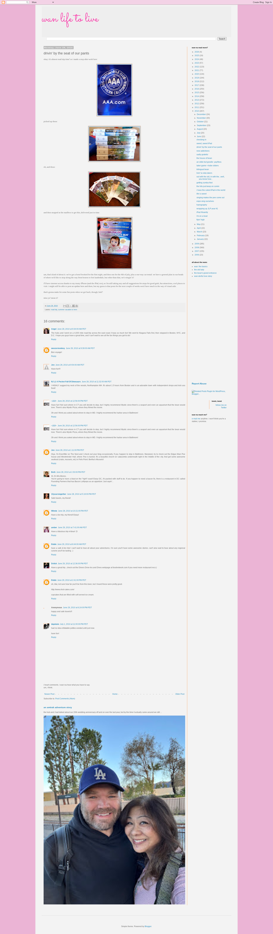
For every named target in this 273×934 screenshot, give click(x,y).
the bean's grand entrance (205, 273)
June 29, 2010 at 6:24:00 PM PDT (77, 607)
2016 (197, 89)
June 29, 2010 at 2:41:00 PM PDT (71, 580)
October (200, 122)
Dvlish (54, 563)
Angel (53, 329)
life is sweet (201, 194)
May (199, 224)
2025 (197, 55)
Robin (53, 544)
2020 (197, 74)
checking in (201, 140)
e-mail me (196, 419)
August (200, 129)
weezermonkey (58, 348)
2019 (197, 78)
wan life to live (70, 19)
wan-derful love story (203, 276)
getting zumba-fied (204, 183)
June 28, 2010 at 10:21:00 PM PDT (73, 511)
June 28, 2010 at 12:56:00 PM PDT (73, 401)
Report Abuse (199, 383)
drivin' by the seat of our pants (209, 147)
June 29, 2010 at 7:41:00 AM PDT (72, 527)
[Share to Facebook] (73, 305)
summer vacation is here (67, 309)
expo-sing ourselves (205, 201)
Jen (53, 365)
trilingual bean (203, 169)
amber (54, 527)
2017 (197, 85)
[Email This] (64, 305)
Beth (53, 472)
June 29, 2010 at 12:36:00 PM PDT (73, 563)
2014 (197, 96)
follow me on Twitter (221, 406)
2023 (197, 63)
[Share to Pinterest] (76, 305)
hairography (202, 205)
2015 (197, 92)
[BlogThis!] (67, 305)
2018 (197, 81)
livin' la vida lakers (204, 173)
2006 (197, 255)
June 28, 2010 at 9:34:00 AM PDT (71, 329)
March (200, 232)
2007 (197, 251)
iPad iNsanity (202, 212)
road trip (54, 309)
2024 (197, 59)
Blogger (148, 926)
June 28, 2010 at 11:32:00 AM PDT (96, 382)
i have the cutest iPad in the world (211, 190)
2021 (197, 70)
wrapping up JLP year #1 (207, 209)
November (201, 118)
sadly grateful (202, 154)
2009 (197, 244)
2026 (197, 52)
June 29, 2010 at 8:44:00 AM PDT (71, 544)
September (202, 125)
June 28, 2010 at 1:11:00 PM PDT (69, 450)
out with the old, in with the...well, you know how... (210, 178)
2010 (197, 111)
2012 (197, 103)
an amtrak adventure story (58, 707)
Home (115, 694)
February (201, 235)
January (200, 239)
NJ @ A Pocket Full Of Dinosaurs (66, 382)
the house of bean (204, 158)
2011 (197, 107)
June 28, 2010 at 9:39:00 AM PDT (80, 348)
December (201, 114)
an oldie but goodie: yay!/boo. (209, 162)
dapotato (55, 624)
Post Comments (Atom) (65, 699)
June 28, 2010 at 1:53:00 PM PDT (70, 472)
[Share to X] (70, 305)
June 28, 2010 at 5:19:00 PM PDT (81, 494)
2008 (197, 247)
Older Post (179, 694)
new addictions (203, 151)
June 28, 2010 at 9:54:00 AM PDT (69, 365)
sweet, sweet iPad (204, 143)
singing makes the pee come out (210, 197)
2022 (197, 67)
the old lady (199, 270)
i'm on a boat (202, 216)
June (199, 136)
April (199, 228)
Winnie (54, 511)
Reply (53, 339)
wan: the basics (200, 266)
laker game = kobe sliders (208, 165)
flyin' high (201, 220)
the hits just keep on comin (208, 186)
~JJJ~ (54, 401)
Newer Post (49, 694)
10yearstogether (58, 494)
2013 (197, 100)
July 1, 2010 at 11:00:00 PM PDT (74, 624)
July (199, 133)
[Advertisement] (209, 329)
